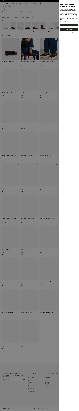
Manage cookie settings (68, 32)
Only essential (69, 29)
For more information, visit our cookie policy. (66, 21)
